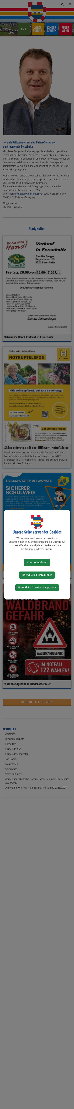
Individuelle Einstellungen (37, 575)
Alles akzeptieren (37, 562)
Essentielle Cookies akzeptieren (37, 587)
